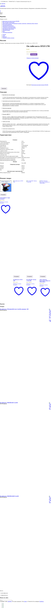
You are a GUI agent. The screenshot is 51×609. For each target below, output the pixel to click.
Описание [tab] (4, 88)
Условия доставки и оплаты (8, 37)
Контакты (4, 36)
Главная (4, 34)
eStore (25, 601)
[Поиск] (12, 600)
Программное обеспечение (8, 29)
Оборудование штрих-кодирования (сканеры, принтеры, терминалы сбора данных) (20, 23)
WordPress (41, 601)
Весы (3, 31)
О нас (3, 35)
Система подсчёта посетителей (9, 27)
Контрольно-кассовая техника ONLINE (10, 21)
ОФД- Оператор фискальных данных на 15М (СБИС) (45, 280)
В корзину (33, 54)
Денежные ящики (6, 30)
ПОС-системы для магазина (8, 22)
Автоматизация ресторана (8, 25)
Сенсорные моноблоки (7, 32)
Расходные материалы (7, 24)
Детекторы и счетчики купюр (8, 26)
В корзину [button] (3, 194)
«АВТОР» (2, 6)
